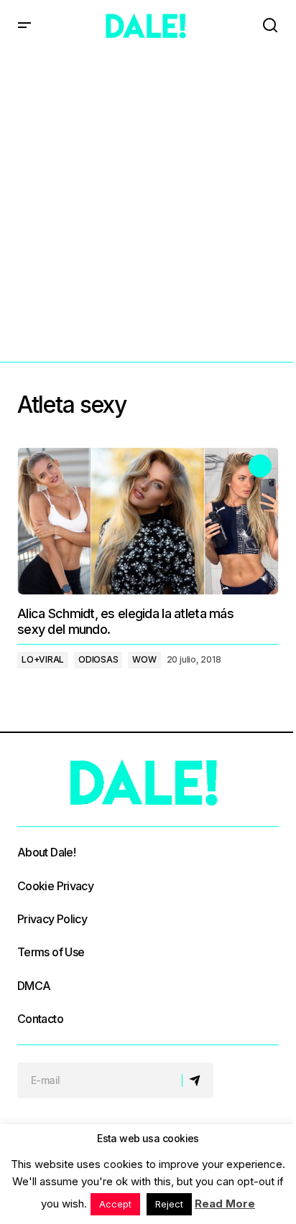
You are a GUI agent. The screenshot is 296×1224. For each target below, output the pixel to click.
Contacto (40, 1019)
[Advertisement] (148, 207)
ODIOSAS (98, 659)
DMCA (33, 985)
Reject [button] (169, 1204)
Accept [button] (115, 1204)
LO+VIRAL (43, 659)
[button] (24, 26)
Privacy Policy (52, 919)
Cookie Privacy (55, 886)
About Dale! (46, 852)
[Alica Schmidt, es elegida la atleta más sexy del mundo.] (148, 520)
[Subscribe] (197, 1080)
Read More (225, 1203)
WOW (144, 659)
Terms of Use (50, 952)
